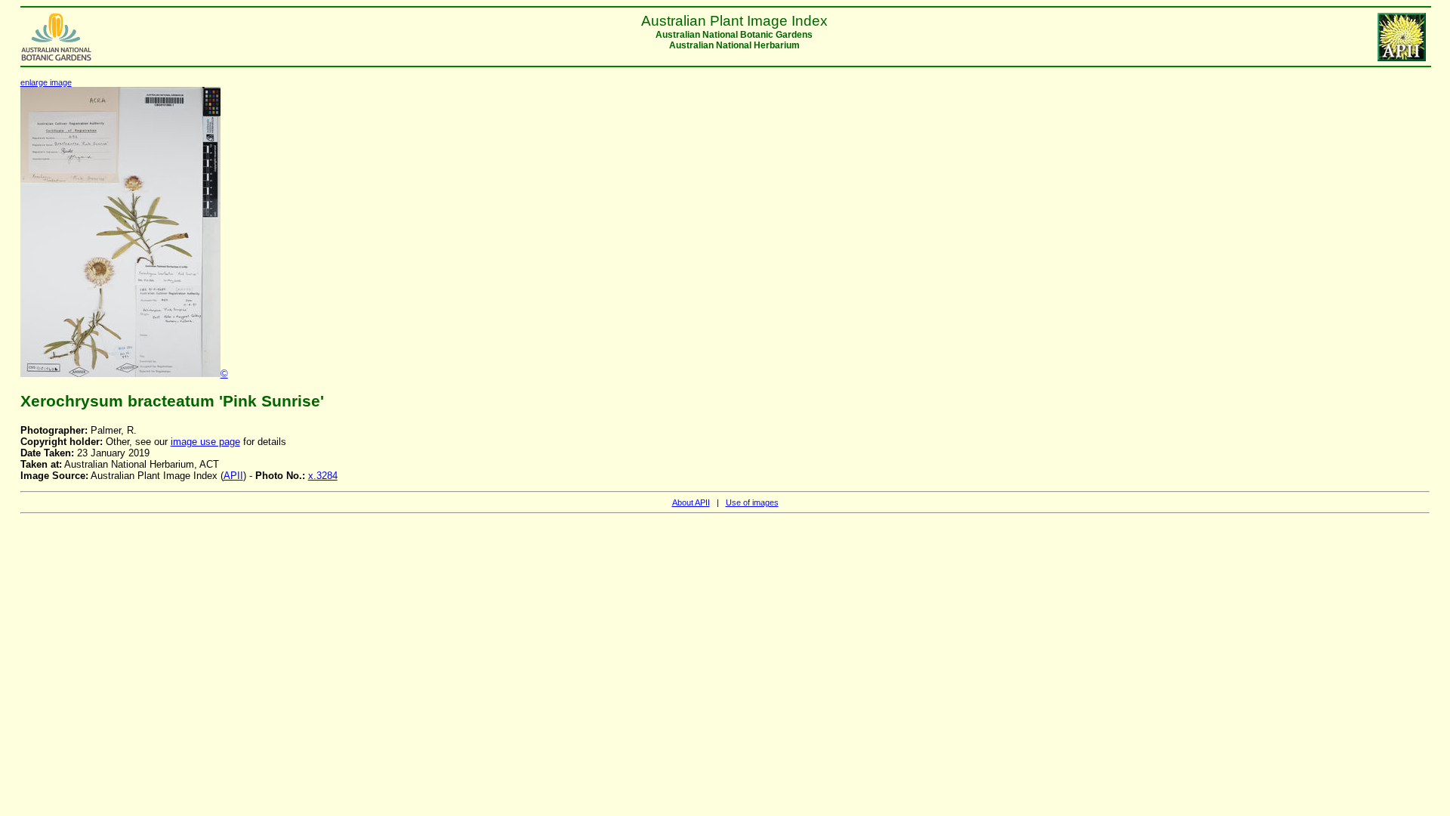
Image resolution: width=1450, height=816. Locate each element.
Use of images (752, 502)
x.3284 (323, 475)
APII (233, 475)
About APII (691, 502)
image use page (205, 441)
